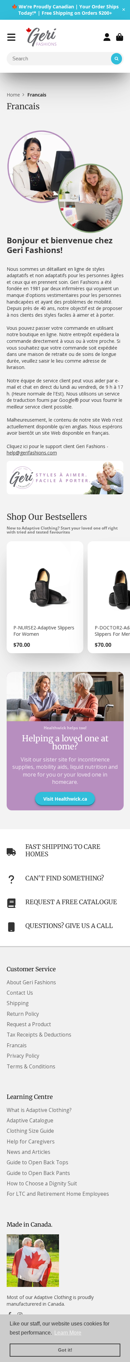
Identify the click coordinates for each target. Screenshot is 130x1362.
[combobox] (65, 58)
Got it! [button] (65, 1350)
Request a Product (29, 1024)
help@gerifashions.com (32, 452)
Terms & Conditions (31, 1066)
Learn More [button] (67, 1333)
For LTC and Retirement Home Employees (58, 1193)
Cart (120, 37)
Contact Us (20, 992)
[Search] (116, 58)
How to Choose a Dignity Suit (42, 1183)
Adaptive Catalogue (30, 1120)
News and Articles (28, 1152)
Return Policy (23, 1013)
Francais (17, 1045)
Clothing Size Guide (30, 1130)
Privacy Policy (23, 1055)
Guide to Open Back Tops (37, 1162)
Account (107, 37)
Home (13, 94)
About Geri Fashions (31, 982)
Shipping (18, 1003)
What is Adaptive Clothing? (39, 1110)
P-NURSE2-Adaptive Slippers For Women (44, 597)
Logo (42, 37)
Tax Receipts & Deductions (39, 1034)
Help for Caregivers (31, 1141)
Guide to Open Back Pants (38, 1173)
